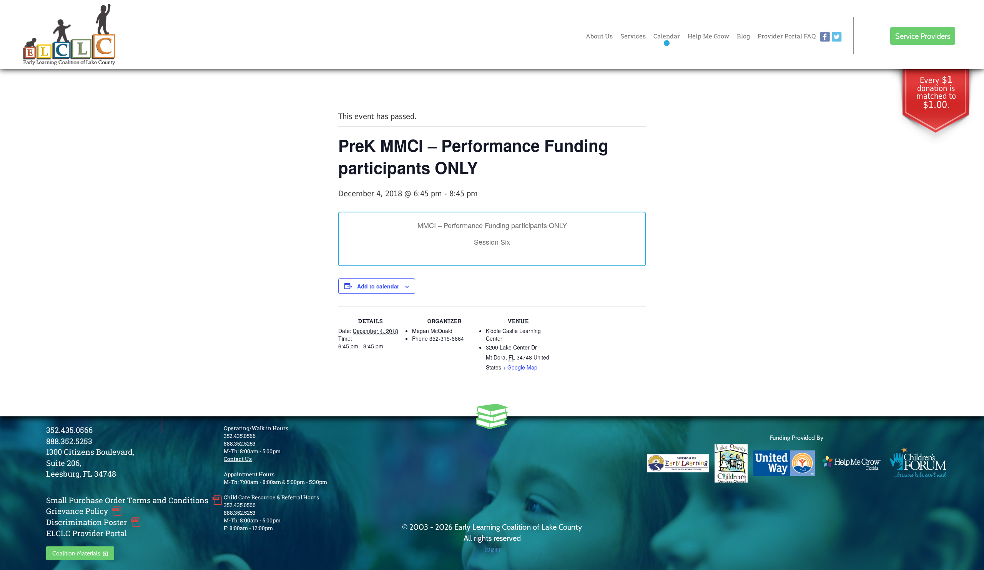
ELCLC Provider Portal (86, 533)
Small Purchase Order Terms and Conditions (127, 500)
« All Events (355, 90)
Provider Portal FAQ (787, 36)
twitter (837, 37)
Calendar (666, 36)
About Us (599, 36)
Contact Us (238, 458)
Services (633, 36)
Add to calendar (378, 286)
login (492, 548)
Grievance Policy (77, 511)
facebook (825, 37)
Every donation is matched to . (936, 93)
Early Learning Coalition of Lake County (69, 34)
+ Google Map (520, 367)
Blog (743, 36)
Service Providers (922, 36)
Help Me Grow (708, 36)
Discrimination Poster (86, 522)
